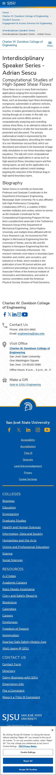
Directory (8, 671)
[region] (28, 750)
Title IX (28, 453)
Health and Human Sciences (21, 527)
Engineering (10, 514)
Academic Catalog (14, 583)
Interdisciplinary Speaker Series (18, 30)
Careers (7, 616)
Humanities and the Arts (19, 540)
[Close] (52, 730)
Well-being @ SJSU (15, 648)
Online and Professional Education (25, 547)
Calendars (9, 609)
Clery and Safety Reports (19, 596)
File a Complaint (13, 691)
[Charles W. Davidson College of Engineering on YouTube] (25, 314)
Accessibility (28, 440)
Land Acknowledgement (28, 466)
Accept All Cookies (28, 769)
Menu (50, 45)
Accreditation (28, 446)
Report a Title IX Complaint (21, 697)
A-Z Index (9, 576)
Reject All (27, 760)
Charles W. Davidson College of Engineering (25, 16)
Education (9, 507)
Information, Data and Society (22, 534)
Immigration (10, 635)
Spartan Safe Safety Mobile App (24, 642)
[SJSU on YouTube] (47, 429)
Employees (10, 622)
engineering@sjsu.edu (31, 333)
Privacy (28, 472)
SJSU (11, 3)
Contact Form (11, 664)
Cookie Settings (28, 479)
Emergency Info (13, 684)
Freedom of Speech (15, 629)
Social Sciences (12, 560)
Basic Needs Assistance (18, 589)
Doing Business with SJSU (20, 677)
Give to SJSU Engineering (25, 384)
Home (5, 12)
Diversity (28, 459)
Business (8, 501)
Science (7, 554)
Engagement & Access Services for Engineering (27, 23)
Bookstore (9, 602)
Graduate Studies (14, 521)
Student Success (11, 19)
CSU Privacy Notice (28, 746)
